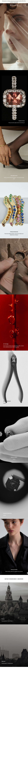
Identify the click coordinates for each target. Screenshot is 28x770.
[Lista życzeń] (23, 5)
